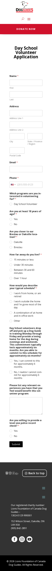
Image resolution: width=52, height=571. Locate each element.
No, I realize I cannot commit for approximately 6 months (28, 375)
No (15, 224)
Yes (16, 219)
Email (14, 162)
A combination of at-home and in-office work (28, 314)
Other (17, 320)
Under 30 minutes (23, 264)
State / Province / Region (34, 142)
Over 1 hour (20, 278)
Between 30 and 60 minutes (24, 271)
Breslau (18, 247)
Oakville (18, 242)
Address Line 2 (16, 130)
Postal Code (15, 155)
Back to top (36, 473)
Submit (16, 444)
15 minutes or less (24, 259)
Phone (14, 178)
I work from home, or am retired (27, 295)
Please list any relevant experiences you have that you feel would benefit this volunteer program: (26, 389)
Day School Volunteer (25, 204)
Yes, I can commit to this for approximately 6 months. (27, 363)
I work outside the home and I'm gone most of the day (27, 304)
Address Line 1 (16, 118)
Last (12, 99)
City (11, 141)
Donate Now (26, 29)
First (12, 88)
